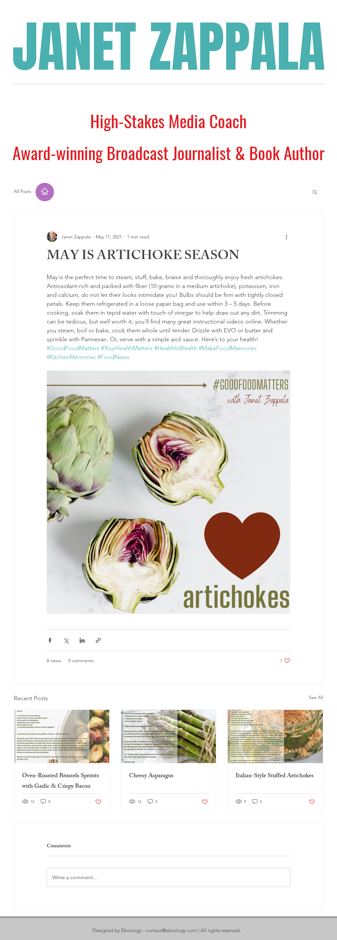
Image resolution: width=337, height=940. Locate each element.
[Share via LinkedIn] (82, 640)
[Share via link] (98, 640)
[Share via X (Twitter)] (66, 640)
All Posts (22, 191)
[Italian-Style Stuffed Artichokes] (275, 736)
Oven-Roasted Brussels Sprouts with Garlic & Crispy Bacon (60, 781)
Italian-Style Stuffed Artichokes (275, 776)
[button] (315, 191)
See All (316, 697)
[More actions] (286, 237)
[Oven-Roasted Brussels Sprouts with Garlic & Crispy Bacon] (61, 736)
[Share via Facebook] (50, 640)
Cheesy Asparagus (151, 776)
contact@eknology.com (171, 930)
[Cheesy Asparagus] (168, 736)
